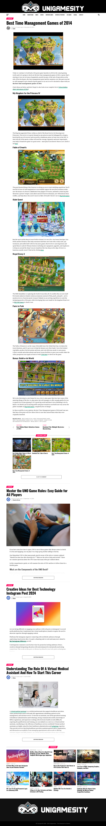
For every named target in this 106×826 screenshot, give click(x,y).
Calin (14, 28)
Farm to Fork (48, 420)
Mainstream (30, 15)
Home (24, 15)
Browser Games (49, 15)
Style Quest (43, 421)
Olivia (14, 598)
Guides (42, 15)
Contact (81, 15)
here (16, 143)
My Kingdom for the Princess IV (21, 421)
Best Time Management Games (42, 418)
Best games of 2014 (27, 418)
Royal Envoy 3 (35, 421)
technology (55, 726)
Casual (75, 15)
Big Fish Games (64, 196)
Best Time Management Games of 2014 (23, 420)
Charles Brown (16, 500)
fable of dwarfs (39, 420)
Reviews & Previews (60, 15)
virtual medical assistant (18, 711)
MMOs (36, 15)
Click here (44, 354)
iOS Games (69, 15)
